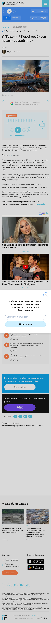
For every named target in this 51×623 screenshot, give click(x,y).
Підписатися (25, 324)
